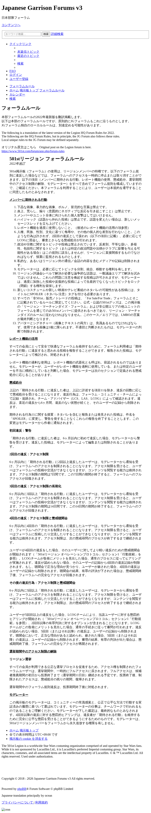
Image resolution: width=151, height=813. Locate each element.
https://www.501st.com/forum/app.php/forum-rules (33, 151)
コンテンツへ (11, 25)
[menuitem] (28, 51)
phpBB (21, 788)
